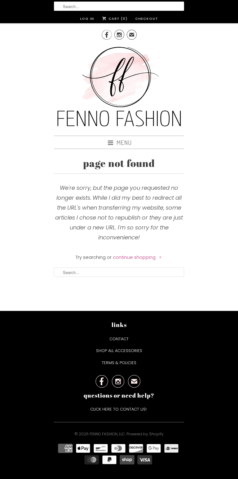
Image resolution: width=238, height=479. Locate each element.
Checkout (146, 18)
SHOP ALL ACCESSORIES (119, 351)
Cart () (117, 18)
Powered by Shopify (145, 434)
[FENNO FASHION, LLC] (119, 87)
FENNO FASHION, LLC (107, 434)
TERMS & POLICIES (119, 363)
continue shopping (135, 257)
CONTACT (119, 339)
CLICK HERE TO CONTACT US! (119, 409)
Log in (87, 18)
